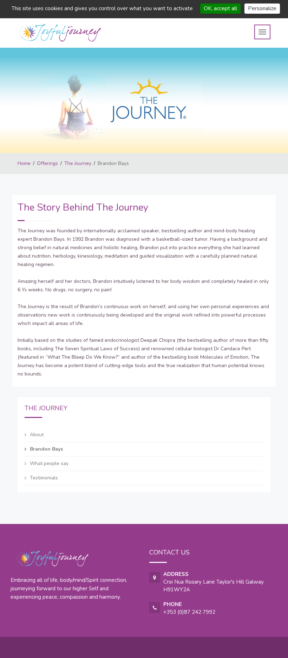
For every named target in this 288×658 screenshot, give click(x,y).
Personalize (262, 8)
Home (24, 163)
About (37, 434)
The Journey (77, 163)
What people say (49, 463)
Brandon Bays (46, 449)
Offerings (47, 163)
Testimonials (44, 477)
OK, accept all (220, 8)
